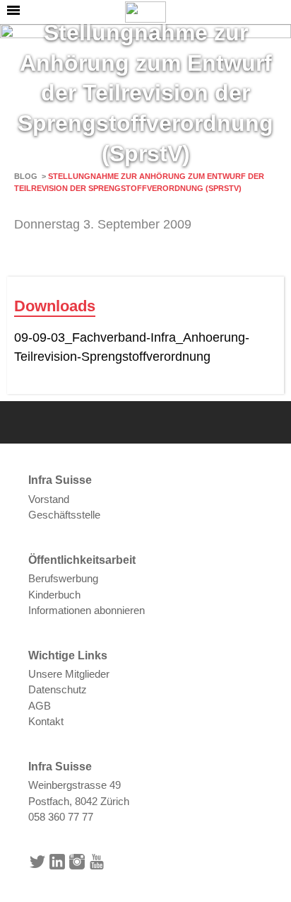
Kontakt (46, 721)
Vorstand (48, 499)
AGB (39, 706)
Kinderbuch (54, 595)
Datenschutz (57, 689)
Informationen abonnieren (86, 610)
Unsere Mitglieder (68, 674)
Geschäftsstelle (64, 515)
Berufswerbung (63, 578)
